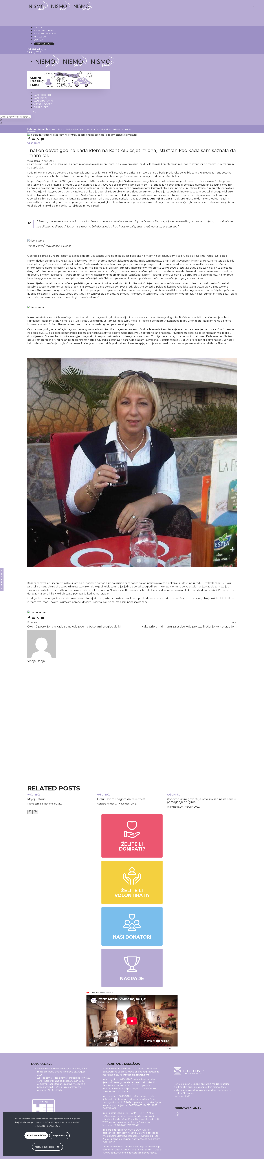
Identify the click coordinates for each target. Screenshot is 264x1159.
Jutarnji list (157, 198)
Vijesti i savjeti (43, 104)
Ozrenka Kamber (106, 803)
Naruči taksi (44, 43)
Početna (31, 129)
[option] (62, 799)
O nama (37, 27)
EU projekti (41, 107)
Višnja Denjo (33, 161)
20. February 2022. (190, 806)
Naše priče (40, 98)
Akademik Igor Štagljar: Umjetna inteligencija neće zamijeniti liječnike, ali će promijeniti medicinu (61, 1087)
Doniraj (38, 40)
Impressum (39, 36)
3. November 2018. (126, 803)
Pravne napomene (43, 30)
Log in (42, 49)
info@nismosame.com (136, 1074)
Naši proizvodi (43, 101)
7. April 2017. (48, 161)
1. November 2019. (52, 803)
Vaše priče (43, 129)
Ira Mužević (173, 806)
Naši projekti (42, 95)
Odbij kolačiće (58, 1135)
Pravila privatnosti (44, 33)
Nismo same (34, 803)
